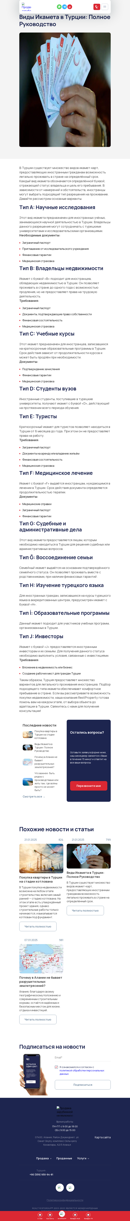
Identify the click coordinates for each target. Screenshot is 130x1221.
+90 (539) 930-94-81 (41, 1174)
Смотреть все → (34, 796)
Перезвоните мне (89, 786)
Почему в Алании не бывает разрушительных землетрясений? (40, 981)
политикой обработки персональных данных (82, 1072)
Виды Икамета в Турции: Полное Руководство (85, 875)
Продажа (42, 1158)
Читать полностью (38, 926)
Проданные (64, 1158)
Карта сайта (103, 1137)
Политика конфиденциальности (65, 1200)
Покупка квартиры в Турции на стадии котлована (40, 879)
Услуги (81, 1158)
